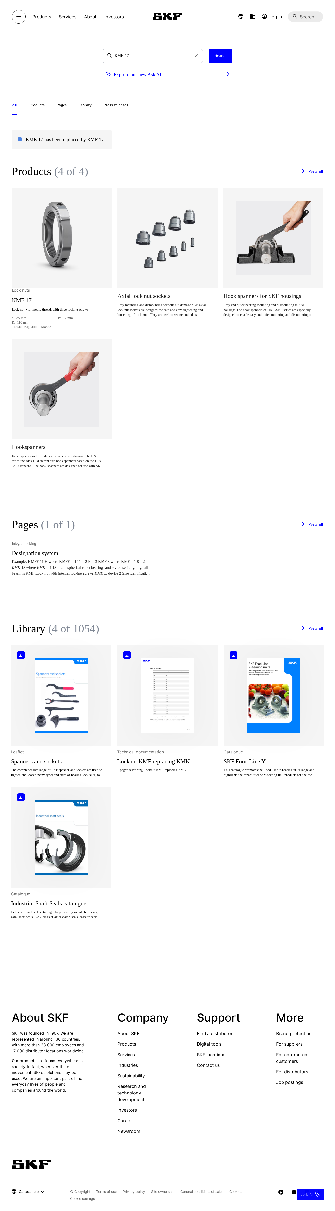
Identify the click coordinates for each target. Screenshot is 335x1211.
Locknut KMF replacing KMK (153, 761)
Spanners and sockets (36, 761)
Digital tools (209, 1044)
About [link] (90, 16)
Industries (127, 1065)
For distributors (292, 1071)
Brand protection (294, 1033)
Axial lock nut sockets (143, 296)
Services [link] (67, 16)
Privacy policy (134, 1191)
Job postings (289, 1082)
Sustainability (131, 1075)
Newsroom (128, 1131)
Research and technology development (131, 1093)
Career (124, 1120)
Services (126, 1054)
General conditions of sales (201, 1191)
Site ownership (163, 1191)
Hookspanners (28, 447)
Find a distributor (214, 1033)
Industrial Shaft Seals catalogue (48, 903)
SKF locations (211, 1054)
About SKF (128, 1033)
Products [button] (41, 16)
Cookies (235, 1191)
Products (126, 1044)
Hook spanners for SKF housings (262, 296)
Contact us (208, 1065)
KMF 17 (22, 300)
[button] (241, 16)
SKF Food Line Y (245, 761)
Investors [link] (114, 16)
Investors (127, 1110)
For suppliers (289, 1044)
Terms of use (106, 1191)
